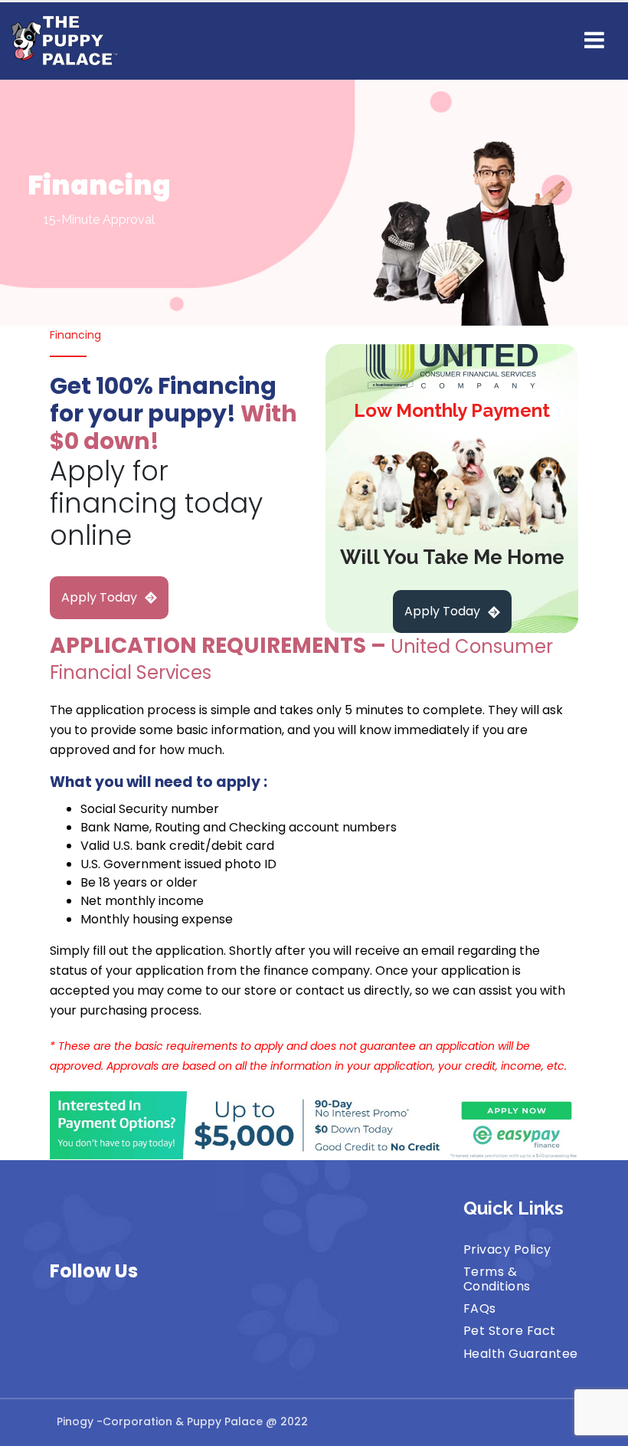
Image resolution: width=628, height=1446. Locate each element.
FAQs (479, 1308)
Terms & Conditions (497, 1279)
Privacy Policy (507, 1249)
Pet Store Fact (509, 1330)
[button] (594, 40)
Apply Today (99, 597)
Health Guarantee (520, 1353)
